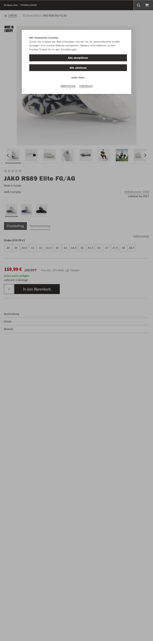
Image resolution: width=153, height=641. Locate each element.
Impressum (86, 86)
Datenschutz (68, 86)
